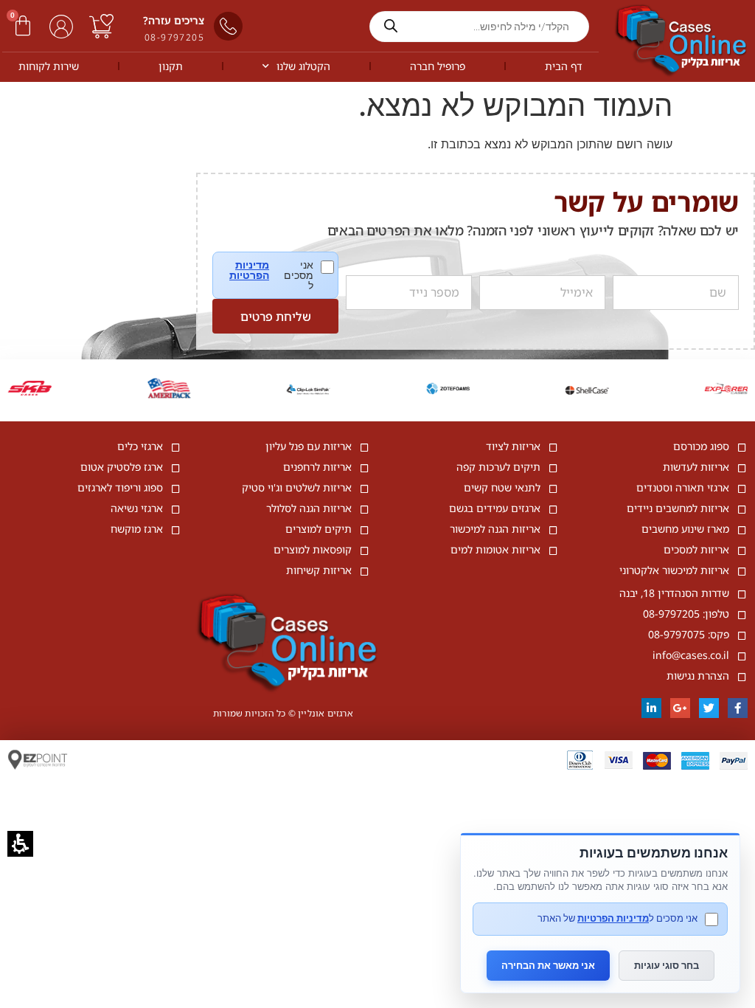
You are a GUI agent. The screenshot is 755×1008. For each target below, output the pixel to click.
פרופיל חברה (437, 66)
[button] (23, 26)
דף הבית (563, 66)
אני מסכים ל (281, 275)
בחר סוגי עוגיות (666, 965)
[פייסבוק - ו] (738, 708)
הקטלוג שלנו (303, 66)
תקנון (171, 66)
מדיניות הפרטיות (249, 270)
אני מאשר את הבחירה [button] (548, 965)
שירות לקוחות (48, 66)
